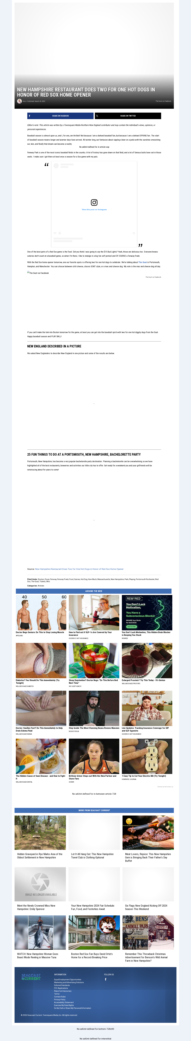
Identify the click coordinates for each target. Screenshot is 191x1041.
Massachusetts (103, 579)
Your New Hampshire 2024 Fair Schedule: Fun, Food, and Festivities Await (93, 907)
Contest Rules (60, 997)
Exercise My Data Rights (64, 1005)
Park (126, 579)
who (48, 581)
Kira (24, 101)
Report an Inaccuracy (62, 991)
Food (71, 579)
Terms (57, 994)
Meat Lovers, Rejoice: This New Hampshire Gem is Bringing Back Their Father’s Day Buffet (148, 857)
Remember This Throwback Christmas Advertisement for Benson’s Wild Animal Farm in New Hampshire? (146, 957)
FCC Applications (61, 988)
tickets (42, 581)
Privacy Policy (59, 1000)
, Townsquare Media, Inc (51, 1015)
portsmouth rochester (145, 579)
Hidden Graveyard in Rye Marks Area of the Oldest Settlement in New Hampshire (39, 856)
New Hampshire (117, 579)
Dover (47, 579)
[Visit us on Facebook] (106, 979)
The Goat (142, 262)
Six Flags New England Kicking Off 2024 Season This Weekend (146, 907)
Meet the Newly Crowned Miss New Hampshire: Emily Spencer (36, 907)
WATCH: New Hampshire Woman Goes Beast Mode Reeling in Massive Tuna (37, 955)
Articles (41, 586)
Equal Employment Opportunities (67, 980)
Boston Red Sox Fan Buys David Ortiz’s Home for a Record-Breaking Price (92, 955)
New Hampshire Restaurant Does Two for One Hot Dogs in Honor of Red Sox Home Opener (79, 569)
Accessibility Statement (64, 1002)
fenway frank (63, 579)
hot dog (84, 579)
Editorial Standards (62, 985)
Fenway (53, 579)
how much (92, 579)
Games (77, 579)
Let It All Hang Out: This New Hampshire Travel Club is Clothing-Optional (92, 856)
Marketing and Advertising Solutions (69, 982)
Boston (41, 579)
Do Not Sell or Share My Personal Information (72, 1008)
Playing (132, 579)
